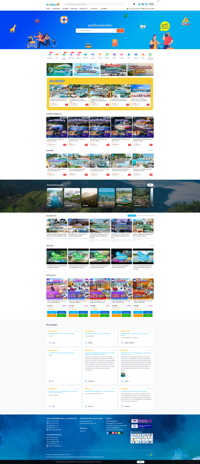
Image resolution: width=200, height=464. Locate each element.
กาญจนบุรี (68, 206)
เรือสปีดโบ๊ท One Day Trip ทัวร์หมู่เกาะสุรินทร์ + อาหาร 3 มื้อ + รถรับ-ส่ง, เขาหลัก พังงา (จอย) (63, 392)
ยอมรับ (140, 462)
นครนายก (137, 206)
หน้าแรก (48, 9)
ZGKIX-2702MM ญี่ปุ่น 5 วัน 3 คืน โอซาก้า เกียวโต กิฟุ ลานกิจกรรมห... (99, 301)
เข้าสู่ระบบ (151, 3)
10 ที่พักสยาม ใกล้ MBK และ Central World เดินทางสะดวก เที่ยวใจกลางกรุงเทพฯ (99, 236)
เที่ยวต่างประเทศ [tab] (146, 215)
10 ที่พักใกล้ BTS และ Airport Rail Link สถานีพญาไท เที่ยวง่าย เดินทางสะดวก (120, 236)
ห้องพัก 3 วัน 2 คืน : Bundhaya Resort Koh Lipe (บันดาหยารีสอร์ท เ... (119, 100)
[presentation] (48, 69)
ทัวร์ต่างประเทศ (83, 9)
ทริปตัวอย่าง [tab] (139, 215)
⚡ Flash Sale (93, 9)
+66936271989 (118, 430)
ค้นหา (120, 31)
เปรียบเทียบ (51, 312)
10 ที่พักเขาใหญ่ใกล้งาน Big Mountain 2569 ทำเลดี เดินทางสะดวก (143, 235)
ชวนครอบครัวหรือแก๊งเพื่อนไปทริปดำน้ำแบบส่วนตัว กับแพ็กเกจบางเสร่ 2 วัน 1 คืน (143, 267)
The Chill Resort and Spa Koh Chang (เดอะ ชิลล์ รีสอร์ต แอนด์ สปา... (78, 170)
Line (62, 315)
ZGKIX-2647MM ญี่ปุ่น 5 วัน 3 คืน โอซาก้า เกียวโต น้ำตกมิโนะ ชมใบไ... (121, 301)
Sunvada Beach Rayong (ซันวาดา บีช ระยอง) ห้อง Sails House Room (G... (140, 100)
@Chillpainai (57, 430)
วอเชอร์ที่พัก (65, 9)
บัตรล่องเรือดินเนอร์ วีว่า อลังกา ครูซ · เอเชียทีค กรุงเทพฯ (61, 334)
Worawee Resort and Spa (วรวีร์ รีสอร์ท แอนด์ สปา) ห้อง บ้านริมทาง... (99, 100)
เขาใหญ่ (119, 206)
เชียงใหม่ (85, 206)
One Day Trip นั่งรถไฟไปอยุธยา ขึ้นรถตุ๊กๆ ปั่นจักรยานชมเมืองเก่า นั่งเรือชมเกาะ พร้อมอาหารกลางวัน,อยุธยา (99, 353)
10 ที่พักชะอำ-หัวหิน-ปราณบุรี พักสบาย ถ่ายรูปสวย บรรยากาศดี (56, 266)
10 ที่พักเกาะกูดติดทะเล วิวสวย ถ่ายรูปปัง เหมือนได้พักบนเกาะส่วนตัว (78, 266)
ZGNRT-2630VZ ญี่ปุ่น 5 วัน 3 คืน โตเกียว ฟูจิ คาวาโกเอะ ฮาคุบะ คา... (76, 301)
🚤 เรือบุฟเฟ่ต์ (103, 9)
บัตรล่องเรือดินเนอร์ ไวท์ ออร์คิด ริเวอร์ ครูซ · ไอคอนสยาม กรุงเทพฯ (134, 334)
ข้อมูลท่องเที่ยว (56, 9)
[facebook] (107, 433)
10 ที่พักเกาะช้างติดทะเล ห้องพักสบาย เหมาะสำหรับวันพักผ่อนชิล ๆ (99, 266)
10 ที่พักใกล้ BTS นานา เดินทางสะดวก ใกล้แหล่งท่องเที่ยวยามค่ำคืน (77, 235)
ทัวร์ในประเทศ (74, 9)
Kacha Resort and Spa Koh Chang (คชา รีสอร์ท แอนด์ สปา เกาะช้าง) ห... (141, 170)
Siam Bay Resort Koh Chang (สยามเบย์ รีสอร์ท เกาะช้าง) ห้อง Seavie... (99, 170)
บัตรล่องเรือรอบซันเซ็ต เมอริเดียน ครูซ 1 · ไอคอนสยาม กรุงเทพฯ (99, 391)
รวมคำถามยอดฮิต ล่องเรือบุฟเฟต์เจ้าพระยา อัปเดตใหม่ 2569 (120, 266)
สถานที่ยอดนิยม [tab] (132, 215)
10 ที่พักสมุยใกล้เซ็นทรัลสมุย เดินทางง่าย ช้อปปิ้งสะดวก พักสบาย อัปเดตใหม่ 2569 (56, 235)
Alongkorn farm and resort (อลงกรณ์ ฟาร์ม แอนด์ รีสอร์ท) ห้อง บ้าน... (58, 100)
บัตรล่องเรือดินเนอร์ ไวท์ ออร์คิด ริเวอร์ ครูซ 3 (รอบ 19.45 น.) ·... (98, 140)
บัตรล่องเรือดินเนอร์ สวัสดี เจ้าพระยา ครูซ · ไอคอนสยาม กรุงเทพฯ (142, 140)
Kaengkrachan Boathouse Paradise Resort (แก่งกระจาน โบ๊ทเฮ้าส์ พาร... (78, 100)
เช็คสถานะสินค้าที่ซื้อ (149, 9)
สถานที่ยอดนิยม (49, 238)
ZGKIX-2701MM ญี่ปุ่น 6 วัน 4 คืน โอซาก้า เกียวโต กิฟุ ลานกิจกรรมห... (56, 301)
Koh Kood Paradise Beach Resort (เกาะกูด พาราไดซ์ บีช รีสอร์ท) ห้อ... (55, 170)
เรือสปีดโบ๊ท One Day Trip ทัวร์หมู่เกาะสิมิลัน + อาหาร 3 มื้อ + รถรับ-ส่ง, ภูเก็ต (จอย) (136, 353)
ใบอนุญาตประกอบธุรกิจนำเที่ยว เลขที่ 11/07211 (58, 455)
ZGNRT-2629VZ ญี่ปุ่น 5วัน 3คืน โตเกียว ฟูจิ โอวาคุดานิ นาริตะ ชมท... (142, 301)
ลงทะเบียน (151, 4)
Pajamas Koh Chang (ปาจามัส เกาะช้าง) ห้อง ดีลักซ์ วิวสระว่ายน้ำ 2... (121, 170)
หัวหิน (50, 206)
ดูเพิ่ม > (150, 185)
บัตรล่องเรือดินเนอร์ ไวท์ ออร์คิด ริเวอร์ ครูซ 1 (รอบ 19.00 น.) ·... (77, 140)
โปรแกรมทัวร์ (61, 312)
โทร (51, 315)
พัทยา (102, 206)
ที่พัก (53, 238)
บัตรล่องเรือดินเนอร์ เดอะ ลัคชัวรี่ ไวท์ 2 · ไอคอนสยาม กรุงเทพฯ (56, 140)
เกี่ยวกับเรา (82, 431)
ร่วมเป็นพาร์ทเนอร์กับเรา (135, 9)
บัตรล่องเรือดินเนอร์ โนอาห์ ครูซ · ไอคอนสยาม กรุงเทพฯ (120, 140)
